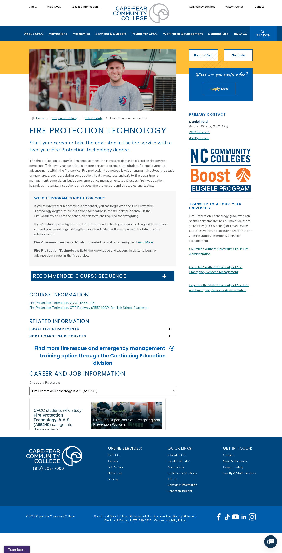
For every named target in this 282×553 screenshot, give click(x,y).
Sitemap (113, 479)
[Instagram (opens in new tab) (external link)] (252, 517)
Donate (259, 7)
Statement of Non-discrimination (150, 516)
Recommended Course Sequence (79, 276)
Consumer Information (182, 485)
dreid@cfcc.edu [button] (199, 138)
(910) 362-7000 (48, 468)
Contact (228, 455)
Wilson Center (235, 7)
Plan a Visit (203, 55)
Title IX (172, 479)
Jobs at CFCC (176, 455)
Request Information (84, 7)
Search (263, 35)
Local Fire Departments (54, 329)
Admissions (58, 34)
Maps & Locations (235, 461)
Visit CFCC (54, 7)
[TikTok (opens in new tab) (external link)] (227, 517)
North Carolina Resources (57, 336)
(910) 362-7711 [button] (199, 132)
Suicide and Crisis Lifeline (111, 516)
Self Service (116, 467)
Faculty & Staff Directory (239, 473)
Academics (81, 34)
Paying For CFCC (145, 34)
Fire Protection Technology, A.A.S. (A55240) (62, 303)
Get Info (238, 55)
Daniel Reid (198, 121)
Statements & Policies (182, 473)
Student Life (218, 34)
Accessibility (176, 467)
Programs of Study (64, 118)
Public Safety (93, 118)
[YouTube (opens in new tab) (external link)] (235, 517)
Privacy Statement (184, 516)
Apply (33, 7)
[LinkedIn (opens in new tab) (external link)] (244, 517)
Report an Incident (180, 491)
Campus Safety (233, 467)
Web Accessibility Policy (170, 520)
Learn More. (144, 242)
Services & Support (110, 34)
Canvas (113, 461)
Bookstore (115, 473)
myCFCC (240, 34)
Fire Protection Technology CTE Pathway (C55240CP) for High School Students (88, 307)
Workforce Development (183, 34)
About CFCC (34, 34)
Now (219, 88)
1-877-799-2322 (141, 520)
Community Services (202, 7)
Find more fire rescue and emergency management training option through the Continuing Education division (100, 355)
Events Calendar (179, 461)
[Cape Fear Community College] (141, 13)
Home (40, 118)
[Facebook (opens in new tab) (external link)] (218, 517)
